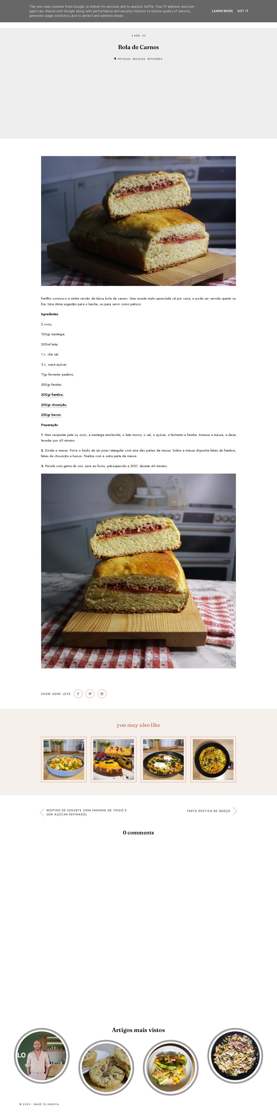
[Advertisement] (138, 93)
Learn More (222, 11)
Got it (243, 11)
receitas (139, 59)
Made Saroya (46, 1104)
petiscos (124, 59)
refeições (155, 59)
